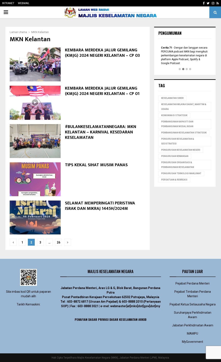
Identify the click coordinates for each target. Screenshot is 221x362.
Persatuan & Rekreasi (174, 180)
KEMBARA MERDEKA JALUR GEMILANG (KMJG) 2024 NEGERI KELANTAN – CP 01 (102, 91)
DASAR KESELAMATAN (123, 319)
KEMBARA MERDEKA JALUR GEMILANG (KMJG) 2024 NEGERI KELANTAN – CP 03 (102, 52)
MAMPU (192, 333)
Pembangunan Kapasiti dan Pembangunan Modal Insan (177, 124)
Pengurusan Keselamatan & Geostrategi (177, 141)
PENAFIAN (81, 319)
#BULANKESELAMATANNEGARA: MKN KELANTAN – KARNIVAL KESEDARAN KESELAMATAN (100, 132)
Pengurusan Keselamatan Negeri (180, 150)
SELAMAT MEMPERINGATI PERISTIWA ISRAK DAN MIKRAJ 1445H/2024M (100, 205)
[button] (180, 69)
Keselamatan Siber (172, 98)
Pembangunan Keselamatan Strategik (184, 132)
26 (58, 242)
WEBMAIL (23, 3)
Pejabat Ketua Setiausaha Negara (193, 304)
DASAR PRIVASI (98, 319)
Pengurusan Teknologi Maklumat (181, 173)
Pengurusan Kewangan (174, 156)
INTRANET (8, 3)
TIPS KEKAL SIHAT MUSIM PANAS (96, 165)
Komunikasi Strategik (174, 115)
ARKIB (142, 319)
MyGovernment (192, 341)
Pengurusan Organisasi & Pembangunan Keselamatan (177, 164)
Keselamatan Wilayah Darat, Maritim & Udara (183, 106)
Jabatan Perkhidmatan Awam (192, 325)
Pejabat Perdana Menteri (192, 283)
